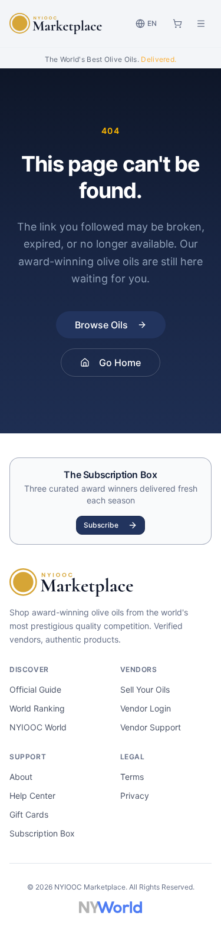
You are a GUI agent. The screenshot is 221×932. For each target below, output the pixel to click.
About (20, 777)
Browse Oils (101, 325)
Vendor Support (150, 727)
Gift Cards (28, 814)
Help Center (32, 796)
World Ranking (37, 708)
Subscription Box (42, 833)
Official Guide (35, 689)
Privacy (134, 796)
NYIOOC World (38, 727)
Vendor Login (145, 708)
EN (152, 23)
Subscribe (101, 525)
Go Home (120, 362)
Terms (132, 777)
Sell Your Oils (145, 689)
